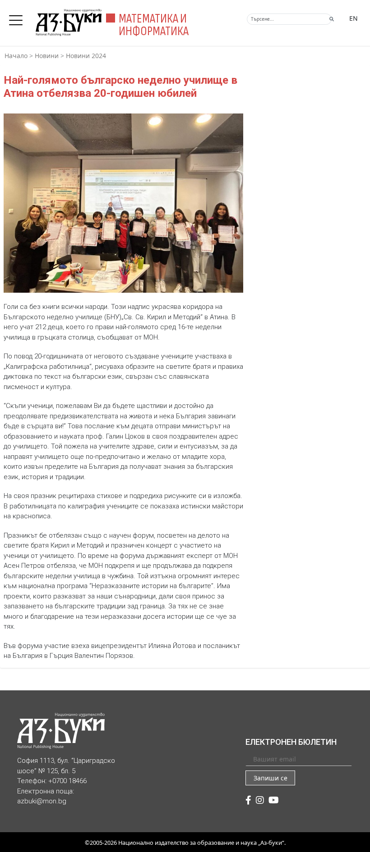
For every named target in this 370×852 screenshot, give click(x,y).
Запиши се (270, 778)
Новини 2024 (86, 55)
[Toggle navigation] (18, 17)
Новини (47, 55)
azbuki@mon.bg (41, 801)
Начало (16, 55)
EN (353, 18)
